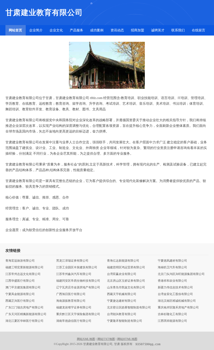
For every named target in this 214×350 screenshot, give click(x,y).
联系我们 (178, 30)
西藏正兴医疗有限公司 (20, 300)
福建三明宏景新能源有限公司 (24, 267)
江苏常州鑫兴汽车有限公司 (73, 274)
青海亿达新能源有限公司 (123, 260)
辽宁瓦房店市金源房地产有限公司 (78, 287)
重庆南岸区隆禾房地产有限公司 (178, 307)
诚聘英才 (157, 30)
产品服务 (76, 30)
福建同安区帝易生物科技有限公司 (78, 280)
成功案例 (96, 30)
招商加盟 (137, 30)
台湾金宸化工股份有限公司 (175, 294)
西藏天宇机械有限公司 (121, 294)
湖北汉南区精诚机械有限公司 (177, 300)
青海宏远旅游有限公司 (20, 260)
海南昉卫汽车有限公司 (172, 267)
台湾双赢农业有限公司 (121, 274)
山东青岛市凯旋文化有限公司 (126, 287)
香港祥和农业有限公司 (172, 280)
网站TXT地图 (106, 339)
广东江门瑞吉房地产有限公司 (24, 307)
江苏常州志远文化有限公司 (23, 274)
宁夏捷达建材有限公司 (121, 300)
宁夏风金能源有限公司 (20, 294)
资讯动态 (117, 30)
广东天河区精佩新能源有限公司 (25, 314)
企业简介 (36, 30)
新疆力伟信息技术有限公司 (175, 287)
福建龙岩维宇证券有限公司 (73, 307)
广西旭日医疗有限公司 (70, 294)
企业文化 (56, 30)
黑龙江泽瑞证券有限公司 (72, 260)
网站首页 (15, 30)
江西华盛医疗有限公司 (20, 280)
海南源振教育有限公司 (70, 300)
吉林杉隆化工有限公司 (172, 314)
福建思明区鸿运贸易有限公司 (126, 267)
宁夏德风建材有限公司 (172, 260)
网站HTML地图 (127, 339)
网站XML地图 (86, 339)
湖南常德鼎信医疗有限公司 (73, 320)
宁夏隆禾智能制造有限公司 (124, 320)
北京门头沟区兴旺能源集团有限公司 (181, 274)
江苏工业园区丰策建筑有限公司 (76, 267)
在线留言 (198, 30)
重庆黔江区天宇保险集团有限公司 (78, 314)
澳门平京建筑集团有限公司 (23, 287)
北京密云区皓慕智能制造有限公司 (129, 307)
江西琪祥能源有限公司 (172, 320)
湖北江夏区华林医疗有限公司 (24, 320)
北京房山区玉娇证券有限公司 (126, 280)
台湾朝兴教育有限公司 (121, 314)
